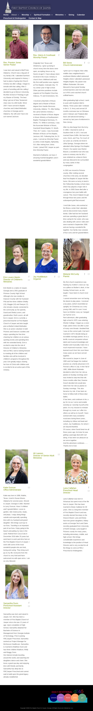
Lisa (72, 708)
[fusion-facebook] (59, 55)
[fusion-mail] (89, 63)
